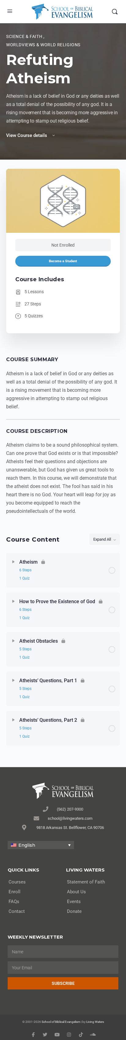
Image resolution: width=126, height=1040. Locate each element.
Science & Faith (24, 36)
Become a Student (63, 261)
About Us (76, 891)
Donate (74, 911)
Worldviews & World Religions (43, 44)
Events (74, 901)
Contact (17, 911)
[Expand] (13, 562)
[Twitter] (45, 1034)
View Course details (27, 135)
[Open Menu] (9, 11)
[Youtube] (57, 1034)
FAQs (14, 901)
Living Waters (95, 1021)
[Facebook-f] (33, 1034)
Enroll (14, 891)
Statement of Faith (86, 882)
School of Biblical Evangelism (61, 1021)
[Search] (114, 11)
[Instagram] (69, 1034)
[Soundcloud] (93, 1034)
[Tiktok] (81, 1034)
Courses (17, 882)
